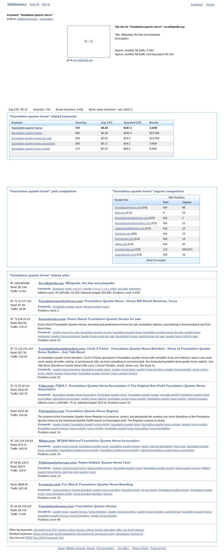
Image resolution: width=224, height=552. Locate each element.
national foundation (161, 446)
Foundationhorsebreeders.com (62, 348)
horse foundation (160, 428)
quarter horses (78, 511)
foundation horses (126, 336)
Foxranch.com (49, 484)
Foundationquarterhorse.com (61, 301)
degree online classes (71, 529)
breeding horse (131, 490)
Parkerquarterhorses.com (57, 462)
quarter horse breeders (66, 369)
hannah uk (136, 533)
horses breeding (82, 490)
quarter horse (61, 511)
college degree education (100, 529)
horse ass (180, 446)
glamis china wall (43, 533)
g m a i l (77, 288)
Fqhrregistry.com (51, 411)
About (61, 548)
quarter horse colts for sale (182, 336)
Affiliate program (75, 548)
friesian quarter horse (96, 306)
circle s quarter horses (124, 373)
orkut (113, 288)
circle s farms (200, 369)
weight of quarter (198, 398)
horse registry (78, 428)
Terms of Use (158, 548)
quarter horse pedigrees (65, 336)
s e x (106, 288)
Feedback (197, 4)
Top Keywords (104, 548)
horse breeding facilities (88, 493)
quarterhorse (173, 511)
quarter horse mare (66, 373)
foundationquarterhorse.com (132, 218)
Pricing (210, 4)
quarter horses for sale (66, 332)
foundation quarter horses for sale (32, 138)
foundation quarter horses (27, 133)
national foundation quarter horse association (167, 450)
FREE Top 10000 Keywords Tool (44, 537)
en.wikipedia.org (83, 60)
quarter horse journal (65, 446)
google (87, 288)
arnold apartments (65, 533)
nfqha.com (121, 244)
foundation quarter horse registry (31, 148)
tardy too (67, 472)
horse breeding (62, 490)
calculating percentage (66, 398)
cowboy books (61, 424)
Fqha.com (46, 385)
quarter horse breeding (106, 490)
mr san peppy (149, 490)
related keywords (27, 19)
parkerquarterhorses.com (130, 228)
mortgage (134, 288)
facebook (58, 288)
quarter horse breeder (178, 369)
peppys (107, 493)
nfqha (145, 446)
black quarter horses (99, 468)
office (119, 529)
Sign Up (34, 4)
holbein (57, 468)
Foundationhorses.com (56, 506)
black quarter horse (74, 468)
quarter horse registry (194, 424)
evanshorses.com (125, 254)
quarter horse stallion (93, 398)
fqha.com (120, 212)
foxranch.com (123, 233)
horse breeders (98, 511)
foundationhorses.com (128, 207)
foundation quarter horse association (33, 143)
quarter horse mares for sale (98, 336)
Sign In (46, 4)
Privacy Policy (140, 548)
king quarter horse (85, 472)
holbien (205, 468)
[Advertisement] (34, 52)
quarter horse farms (123, 369)
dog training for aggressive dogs (96, 533)
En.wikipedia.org (51, 283)
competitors (46, 19)
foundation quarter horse (27, 127)
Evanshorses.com (52, 319)
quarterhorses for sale (152, 336)
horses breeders (79, 515)
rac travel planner (133, 529)
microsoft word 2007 (46, 529)
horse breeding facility (59, 493)
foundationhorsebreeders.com (133, 223)
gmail (68, 288)
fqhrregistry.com (124, 239)
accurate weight (169, 394)
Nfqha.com (47, 440)
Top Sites (122, 548)
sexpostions (123, 533)
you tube (122, 288)
